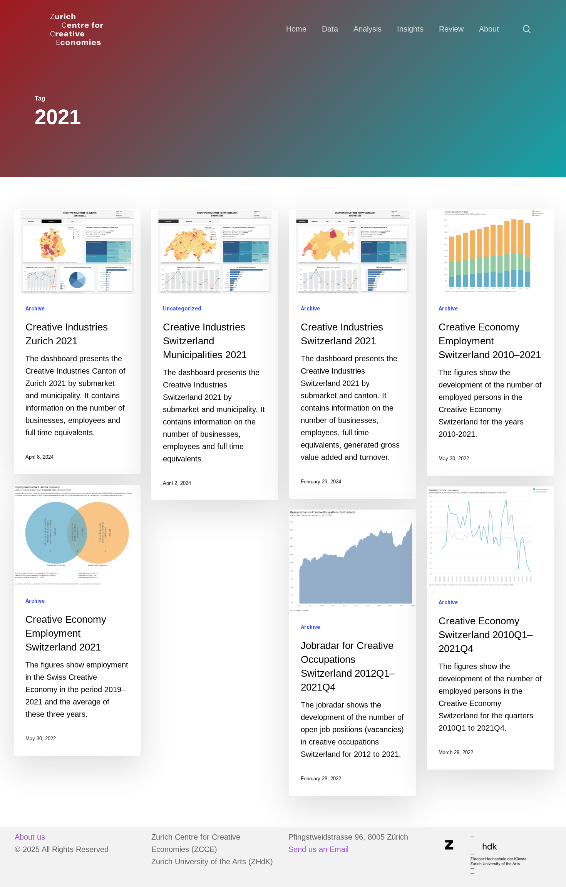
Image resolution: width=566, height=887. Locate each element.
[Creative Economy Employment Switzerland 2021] (77, 620)
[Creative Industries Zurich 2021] (77, 341)
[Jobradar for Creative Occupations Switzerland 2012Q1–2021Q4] (352, 653)
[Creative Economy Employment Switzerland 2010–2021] (490, 342)
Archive (35, 308)
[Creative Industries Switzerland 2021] (352, 354)
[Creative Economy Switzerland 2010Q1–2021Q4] (490, 628)
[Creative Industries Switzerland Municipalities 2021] (214, 354)
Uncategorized (182, 308)
